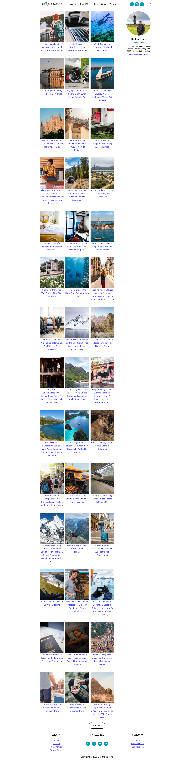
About (73, 4)
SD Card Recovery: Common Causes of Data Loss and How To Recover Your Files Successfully (102, 608)
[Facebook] (132, 4)
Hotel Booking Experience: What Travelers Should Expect (77, 47)
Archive (56, 744)
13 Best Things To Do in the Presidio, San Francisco (102, 193)
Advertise (114, 4)
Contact (137, 740)
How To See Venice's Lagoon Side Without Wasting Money (102, 246)
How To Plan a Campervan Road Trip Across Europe (102, 143)
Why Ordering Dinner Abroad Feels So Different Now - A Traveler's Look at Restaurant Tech (102, 396)
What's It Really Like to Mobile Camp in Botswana (102, 445)
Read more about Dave (138, 54)
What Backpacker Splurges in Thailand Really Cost (102, 47)
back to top (97, 725)
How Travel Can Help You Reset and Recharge (77, 548)
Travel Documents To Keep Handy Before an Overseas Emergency (52, 658)
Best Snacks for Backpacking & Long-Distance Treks (77, 707)
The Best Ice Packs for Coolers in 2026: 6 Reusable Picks (52, 707)
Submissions (138, 747)
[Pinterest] (142, 4)
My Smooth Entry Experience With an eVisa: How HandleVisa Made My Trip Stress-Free (102, 711)
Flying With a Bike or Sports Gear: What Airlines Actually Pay (77, 94)
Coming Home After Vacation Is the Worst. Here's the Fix (52, 246)
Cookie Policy (56, 750)
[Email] (106, 744)
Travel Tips (85, 4)
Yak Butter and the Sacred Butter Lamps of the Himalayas (77, 498)
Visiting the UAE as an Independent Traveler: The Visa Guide (102, 343)
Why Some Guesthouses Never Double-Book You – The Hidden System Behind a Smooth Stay (52, 396)
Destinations (100, 4)
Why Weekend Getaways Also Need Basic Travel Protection (52, 47)
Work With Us (137, 744)
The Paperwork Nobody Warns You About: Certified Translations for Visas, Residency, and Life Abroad (52, 196)
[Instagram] (137, 4)
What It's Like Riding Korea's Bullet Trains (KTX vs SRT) (102, 498)
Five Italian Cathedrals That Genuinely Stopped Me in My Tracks (52, 143)
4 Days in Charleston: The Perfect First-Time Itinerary (52, 293)
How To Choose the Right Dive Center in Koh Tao (77, 293)
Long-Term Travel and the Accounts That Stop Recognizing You (77, 246)
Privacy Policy (56, 747)
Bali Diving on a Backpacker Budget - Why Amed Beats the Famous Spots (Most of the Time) (52, 449)
